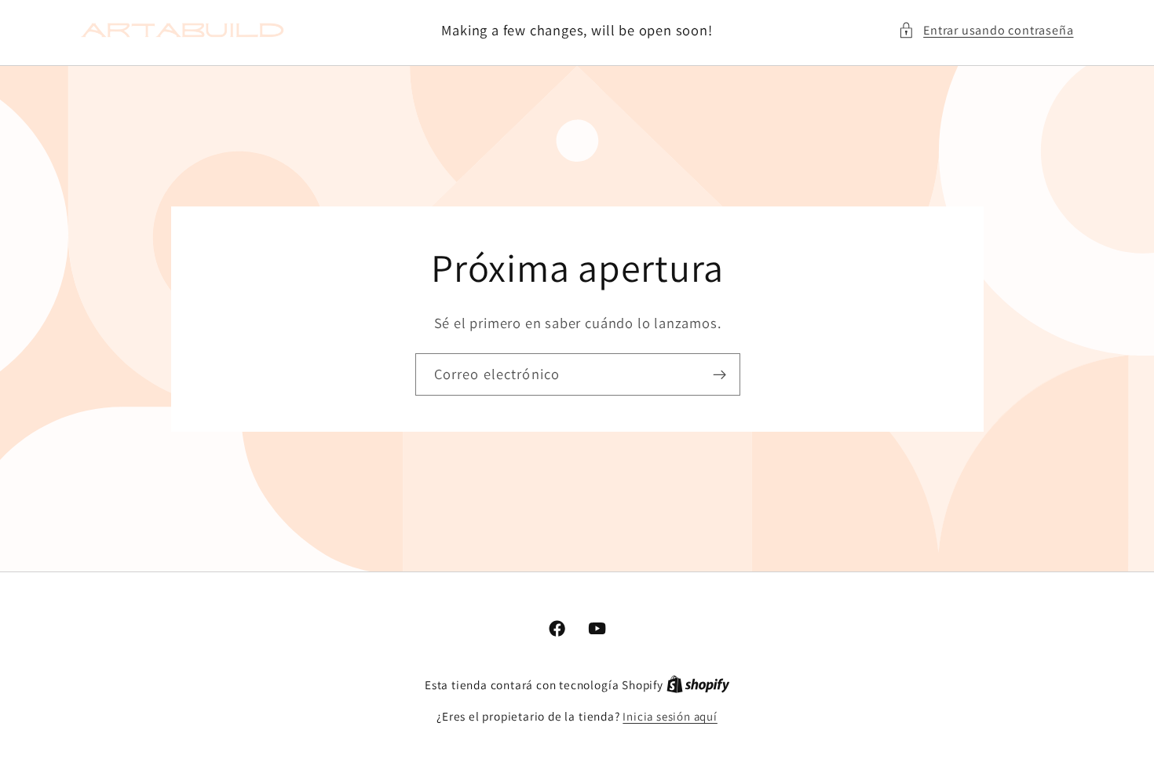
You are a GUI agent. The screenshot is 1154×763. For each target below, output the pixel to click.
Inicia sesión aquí (670, 716)
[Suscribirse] (719, 374)
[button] (986, 30)
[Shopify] (698, 684)
